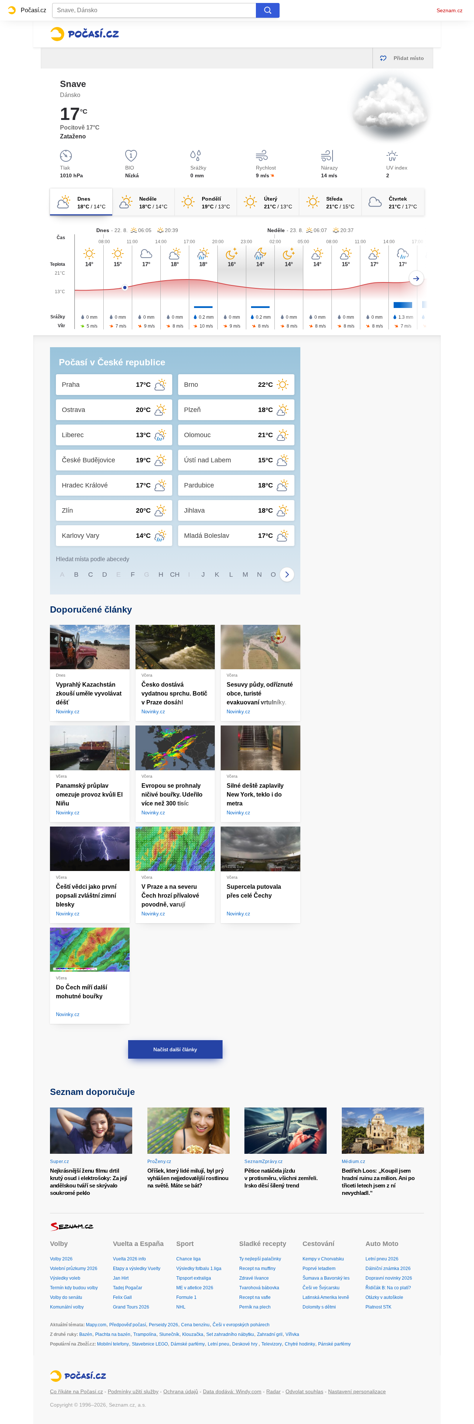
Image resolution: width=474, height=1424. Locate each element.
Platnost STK (378, 1307)
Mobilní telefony (113, 1344)
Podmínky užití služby (133, 1391)
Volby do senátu (66, 1297)
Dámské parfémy (188, 1344)
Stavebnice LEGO (150, 1344)
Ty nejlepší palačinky (260, 1259)
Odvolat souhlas (304, 1391)
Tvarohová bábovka (259, 1287)
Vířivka (292, 1334)
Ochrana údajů (180, 1391)
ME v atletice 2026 (194, 1287)
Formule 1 (186, 1297)
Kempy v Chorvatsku (323, 1259)
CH (175, 574)
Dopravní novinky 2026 (388, 1278)
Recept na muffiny (257, 1268)
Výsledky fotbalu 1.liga (198, 1268)
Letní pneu (218, 1344)
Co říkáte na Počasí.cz (76, 1391)
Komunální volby (67, 1307)
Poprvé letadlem (319, 1268)
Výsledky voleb (65, 1278)
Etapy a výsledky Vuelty (136, 1268)
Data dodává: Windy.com (232, 1391)
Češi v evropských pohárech (241, 1324)
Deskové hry (245, 1344)
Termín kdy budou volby (74, 1287)
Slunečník (169, 1334)
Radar (273, 1391)
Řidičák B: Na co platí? (388, 1287)
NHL (181, 1307)
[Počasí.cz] (84, 34)
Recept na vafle (255, 1297)
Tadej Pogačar (127, 1287)
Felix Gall (122, 1297)
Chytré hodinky (300, 1344)
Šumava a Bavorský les (326, 1278)
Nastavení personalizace (357, 1391)
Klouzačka (192, 1334)
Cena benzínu (195, 1324)
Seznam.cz (450, 10)
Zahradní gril (270, 1334)
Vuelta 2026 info (129, 1259)
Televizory (271, 1344)
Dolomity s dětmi (319, 1307)
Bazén (85, 1334)
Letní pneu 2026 (381, 1259)
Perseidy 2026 (163, 1324)
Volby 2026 (61, 1259)
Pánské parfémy (334, 1344)
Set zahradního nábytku (230, 1334)
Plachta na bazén (112, 1334)
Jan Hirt (120, 1278)
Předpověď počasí (127, 1324)
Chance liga (188, 1259)
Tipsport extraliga (193, 1278)
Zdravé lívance (254, 1278)
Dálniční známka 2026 (388, 1268)
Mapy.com (96, 1324)
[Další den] (416, 278)
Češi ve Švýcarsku (321, 1287)
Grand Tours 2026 (131, 1307)
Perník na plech (255, 1307)
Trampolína (144, 1334)
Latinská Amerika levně (326, 1297)
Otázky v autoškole (384, 1297)
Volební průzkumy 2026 (73, 1268)
